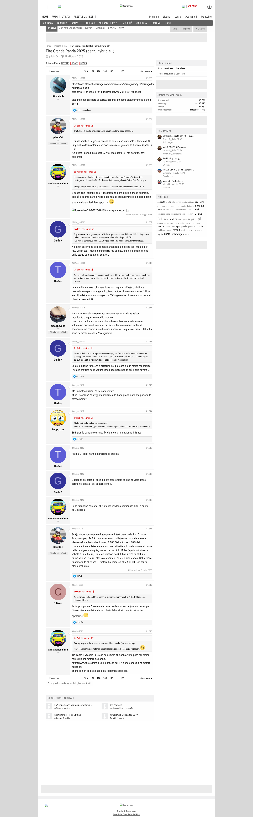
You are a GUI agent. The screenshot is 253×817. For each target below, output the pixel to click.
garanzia (186, 219)
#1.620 (149, 631)
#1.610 (149, 263)
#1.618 (149, 528)
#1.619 (149, 585)
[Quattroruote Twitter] (190, 808)
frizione (178, 219)
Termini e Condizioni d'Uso (126, 814)
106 (86, 71)
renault (176, 229)
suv (194, 230)
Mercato (104, 23)
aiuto (168, 202)
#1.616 (149, 474)
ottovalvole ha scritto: (83, 171)
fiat (159, 218)
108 (99, 71)
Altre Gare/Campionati (172, 153)
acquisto (161, 202)
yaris (187, 234)
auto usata (172, 206)
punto (169, 230)
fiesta (166, 219)
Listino (166, 17)
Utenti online (164, 63)
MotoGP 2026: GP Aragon (174, 147)
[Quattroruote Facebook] (174, 808)
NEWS (44, 17)
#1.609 (149, 222)
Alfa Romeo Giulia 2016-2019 (124, 714)
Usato (178, 17)
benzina (199, 206)
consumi (190, 214)
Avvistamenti (116, 705)
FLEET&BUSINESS (83, 17)
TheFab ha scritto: (82, 348)
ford (172, 219)
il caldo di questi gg (171, 158)
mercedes (180, 223)
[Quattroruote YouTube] (186, 808)
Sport (168, 23)
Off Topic (166, 165)
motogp (196, 223)
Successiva (145, 71)
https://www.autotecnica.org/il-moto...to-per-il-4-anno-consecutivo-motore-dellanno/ (111, 664)
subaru (189, 230)
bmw (159, 209)
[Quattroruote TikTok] (182, 808)
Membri (100, 28)
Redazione (130, 811)
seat (183, 230)
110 (111, 71)
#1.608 (149, 165)
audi (197, 202)
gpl (198, 218)
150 (122, 71)
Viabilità (127, 23)
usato (167, 234)
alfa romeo (176, 202)
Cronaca (48, 23)
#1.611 (149, 307)
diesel (199, 213)
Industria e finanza (67, 23)
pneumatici (192, 226)
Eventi (115, 23)
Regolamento (116, 28)
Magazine (206, 17)
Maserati (166, 187)
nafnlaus (57, 708)
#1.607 (149, 119)
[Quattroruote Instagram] (178, 808)
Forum (52, 28)
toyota (160, 234)
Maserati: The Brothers (173, 181)
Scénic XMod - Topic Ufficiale (67, 714)
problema (161, 230)
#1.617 (149, 500)
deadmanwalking (116, 708)
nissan (167, 226)
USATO (74, 63)
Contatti (121, 811)
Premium (154, 17)
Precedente (54, 71)
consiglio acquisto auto (175, 214)
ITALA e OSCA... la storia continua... (178, 169)
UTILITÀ (65, 17)
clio (189, 209)
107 (92, 71)
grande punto (162, 223)
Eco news (156, 23)
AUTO (55, 17)
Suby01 (113, 718)
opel (178, 226)
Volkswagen (168, 142)
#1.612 (149, 341)
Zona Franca (168, 176)
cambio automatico (178, 209)
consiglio (161, 214)
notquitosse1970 (197, 109)
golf (192, 219)
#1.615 (149, 448)
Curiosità (141, 23)
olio (173, 226)
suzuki (199, 230)
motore (160, 226)
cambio (166, 209)
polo (201, 226)
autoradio (182, 206)
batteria (190, 206)
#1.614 (149, 411)
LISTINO (65, 63)
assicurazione (188, 202)
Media (88, 28)
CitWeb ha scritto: (82, 638)
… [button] (80, 71)
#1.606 (149, 78)
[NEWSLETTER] (61, 7)
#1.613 (149, 385)
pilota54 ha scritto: (82, 229)
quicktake (58, 718)
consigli (195, 209)
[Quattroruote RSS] (194, 808)
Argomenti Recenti (70, 28)
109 (105, 71)
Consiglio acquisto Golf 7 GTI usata (178, 136)
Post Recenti (164, 131)
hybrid (172, 223)
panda (184, 226)
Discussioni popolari (61, 698)
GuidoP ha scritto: (82, 125)
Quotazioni (191, 17)
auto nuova (162, 206)
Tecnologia (88, 23)
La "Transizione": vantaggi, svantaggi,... (73, 705)
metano (189, 223)
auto (202, 202)
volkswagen (178, 234)
